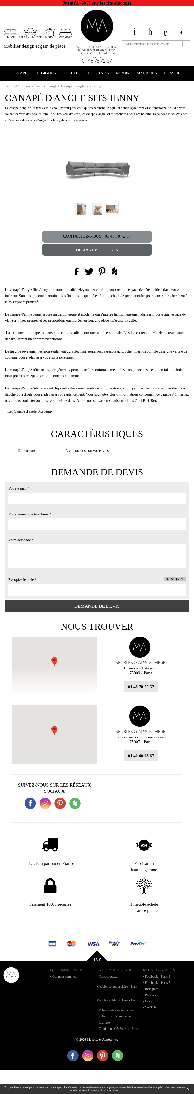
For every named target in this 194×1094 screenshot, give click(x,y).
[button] (54, 730)
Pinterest (151, 995)
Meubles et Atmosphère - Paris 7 (117, 1002)
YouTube (151, 1007)
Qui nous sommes (64, 976)
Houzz (149, 1001)
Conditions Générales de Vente (119, 1029)
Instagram (151, 989)
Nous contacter (109, 976)
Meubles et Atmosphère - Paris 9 (117, 988)
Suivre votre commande (115, 1016)
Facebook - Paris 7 (157, 983)
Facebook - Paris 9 (157, 976)
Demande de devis (97, 250)
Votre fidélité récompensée (116, 1010)
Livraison (105, 1022)
